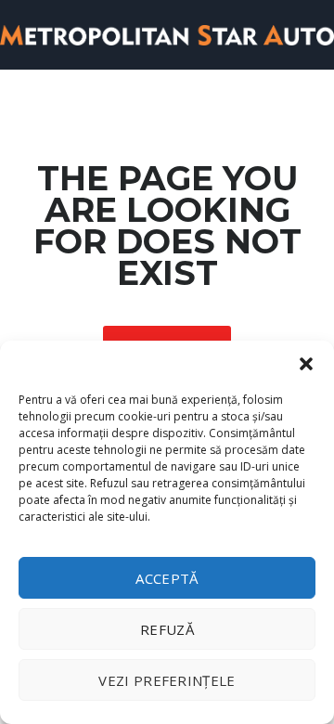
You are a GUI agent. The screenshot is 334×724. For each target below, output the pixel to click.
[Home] (167, 34)
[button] (306, 364)
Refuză (167, 629)
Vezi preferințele (166, 680)
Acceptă (166, 578)
